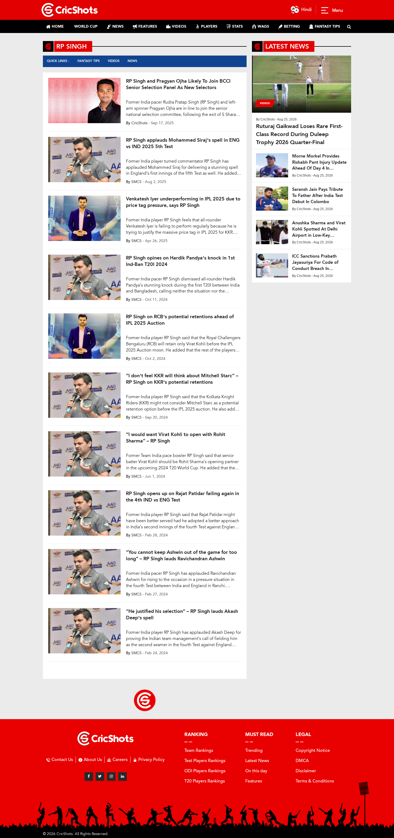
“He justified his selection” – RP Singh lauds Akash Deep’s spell (182, 614)
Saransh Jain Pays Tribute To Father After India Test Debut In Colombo (317, 195)
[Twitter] (100, 776)
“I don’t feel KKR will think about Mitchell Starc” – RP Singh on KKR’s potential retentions (182, 378)
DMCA (302, 760)
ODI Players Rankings (204, 771)
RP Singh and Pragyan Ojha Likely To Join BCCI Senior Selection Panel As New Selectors (178, 84)
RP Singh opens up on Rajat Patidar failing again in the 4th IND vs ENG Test (182, 496)
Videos (114, 61)
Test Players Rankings (204, 760)
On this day (256, 771)
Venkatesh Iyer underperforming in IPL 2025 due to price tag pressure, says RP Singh (183, 202)
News (132, 61)
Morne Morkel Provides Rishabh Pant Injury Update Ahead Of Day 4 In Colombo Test (319, 162)
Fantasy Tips (88, 61)
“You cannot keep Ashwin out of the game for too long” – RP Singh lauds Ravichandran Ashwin (181, 555)
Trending (254, 750)
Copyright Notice (313, 750)
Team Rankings (198, 750)
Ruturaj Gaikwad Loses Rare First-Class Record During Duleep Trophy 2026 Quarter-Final (299, 134)
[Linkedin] (122, 776)
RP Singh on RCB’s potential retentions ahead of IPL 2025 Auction (180, 319)
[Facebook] (88, 776)
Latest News (257, 760)
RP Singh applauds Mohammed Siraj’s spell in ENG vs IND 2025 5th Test (183, 143)
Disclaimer (306, 771)
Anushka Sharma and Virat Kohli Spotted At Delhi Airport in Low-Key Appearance (318, 229)
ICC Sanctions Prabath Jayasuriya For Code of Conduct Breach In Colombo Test (315, 262)
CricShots (139, 123)
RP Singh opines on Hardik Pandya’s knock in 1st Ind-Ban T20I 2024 (180, 261)
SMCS (136, 181)
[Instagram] (111, 776)
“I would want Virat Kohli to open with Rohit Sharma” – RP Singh (175, 437)
